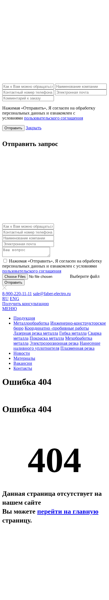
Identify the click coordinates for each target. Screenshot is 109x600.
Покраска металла (47, 338)
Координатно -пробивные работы (57, 328)
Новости (21, 353)
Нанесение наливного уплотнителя (56, 346)
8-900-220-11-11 (17, 293)
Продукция (24, 318)
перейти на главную (67, 511)
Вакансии (22, 363)
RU (5, 298)
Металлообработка (31, 323)
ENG (14, 298)
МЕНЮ (9, 308)
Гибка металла (73, 333)
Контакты (22, 368)
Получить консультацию (25, 303)
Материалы (24, 358)
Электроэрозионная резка (54, 343)
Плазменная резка (77, 348)
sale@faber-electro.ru (52, 293)
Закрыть (33, 127)
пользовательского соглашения (53, 118)
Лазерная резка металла (35, 333)
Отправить (13, 128)
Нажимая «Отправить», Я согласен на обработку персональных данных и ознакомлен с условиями (52, 266)
